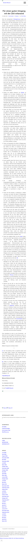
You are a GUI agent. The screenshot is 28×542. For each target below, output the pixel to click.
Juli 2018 (4, 491)
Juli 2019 (4, 480)
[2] (17, 258)
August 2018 (4, 489)
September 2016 (5, 512)
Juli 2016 (4, 514)
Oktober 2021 (5, 466)
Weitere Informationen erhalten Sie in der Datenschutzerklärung (12, 538)
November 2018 (5, 486)
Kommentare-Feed (6, 430)
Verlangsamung (16, 19)
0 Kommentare (11, 16)
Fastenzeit (12, 305)
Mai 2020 (4, 471)
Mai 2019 (4, 482)
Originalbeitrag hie (6, 375)
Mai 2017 (4, 503)
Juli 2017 (4, 501)
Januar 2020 (4, 477)
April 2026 (4, 454)
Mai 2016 (4, 517)
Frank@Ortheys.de (9, 388)
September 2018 (5, 487)
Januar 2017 (4, 508)
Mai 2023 (4, 459)
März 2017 (4, 507)
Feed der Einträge (6, 428)
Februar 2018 (5, 494)
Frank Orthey (23, 16)
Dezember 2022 (5, 461)
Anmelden (4, 426)
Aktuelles (17, 16)
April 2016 (4, 519)
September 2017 (5, 500)
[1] (2, 350)
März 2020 (4, 475)
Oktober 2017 (5, 498)
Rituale (22, 92)
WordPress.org (5, 432)
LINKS (3, 440)
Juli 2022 (4, 463)
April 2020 (4, 473)
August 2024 (4, 456)
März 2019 (4, 484)
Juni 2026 (4, 452)
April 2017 (4, 505)
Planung (11, 274)
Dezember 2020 (5, 468)
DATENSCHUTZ (5, 444)
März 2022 (4, 464)
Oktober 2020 (5, 470)
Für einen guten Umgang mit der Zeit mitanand (14, 12)
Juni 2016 (4, 515)
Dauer (21, 236)
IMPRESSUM (5, 442)
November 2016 (5, 510)
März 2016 (4, 521)
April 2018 (4, 493)
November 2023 (5, 457)
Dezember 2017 (5, 496)
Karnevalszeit (19, 318)
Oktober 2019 (5, 478)
